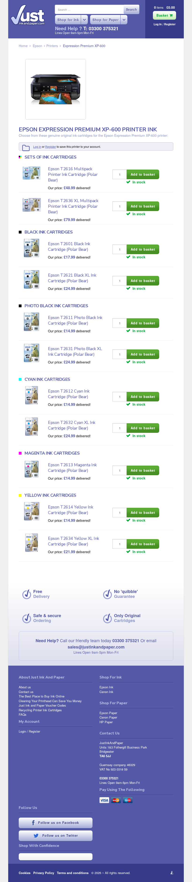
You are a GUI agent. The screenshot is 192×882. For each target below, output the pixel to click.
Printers (52, 45)
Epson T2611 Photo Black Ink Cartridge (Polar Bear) (75, 320)
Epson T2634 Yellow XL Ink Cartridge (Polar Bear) (73, 541)
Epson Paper (108, 713)
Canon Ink (106, 691)
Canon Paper (108, 717)
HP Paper (106, 722)
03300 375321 (125, 640)
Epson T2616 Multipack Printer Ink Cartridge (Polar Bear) (72, 174)
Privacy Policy (43, 873)
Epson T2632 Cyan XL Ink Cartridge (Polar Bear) (71, 425)
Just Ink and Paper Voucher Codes (42, 705)
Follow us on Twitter (59, 835)
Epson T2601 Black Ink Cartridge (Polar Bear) (69, 246)
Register (170, 24)
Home (23, 45)
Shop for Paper (105, 19)
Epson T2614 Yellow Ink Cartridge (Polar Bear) (70, 509)
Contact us (26, 691)
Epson (37, 45)
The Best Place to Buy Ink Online (41, 696)
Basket (163, 15)
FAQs (22, 714)
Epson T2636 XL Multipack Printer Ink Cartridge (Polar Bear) (73, 206)
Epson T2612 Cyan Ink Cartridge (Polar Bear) (68, 394)
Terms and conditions (73, 873)
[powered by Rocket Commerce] (157, 873)
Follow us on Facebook (58, 822)
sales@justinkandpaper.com (96, 647)
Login (22, 731)
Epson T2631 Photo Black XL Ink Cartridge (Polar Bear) (75, 351)
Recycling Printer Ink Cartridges (40, 710)
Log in (158, 24)
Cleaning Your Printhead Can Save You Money (50, 701)
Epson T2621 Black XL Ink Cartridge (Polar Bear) (72, 278)
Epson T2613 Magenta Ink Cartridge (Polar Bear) (72, 467)
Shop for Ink (68, 19)
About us (25, 687)
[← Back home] (28, 15)
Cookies (24, 873)
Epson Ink (106, 687)
